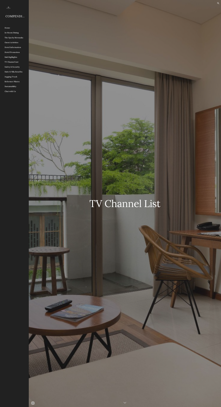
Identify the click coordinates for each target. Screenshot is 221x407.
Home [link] (7, 28)
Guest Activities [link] (11, 42)
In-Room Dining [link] (12, 32)
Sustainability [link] (10, 86)
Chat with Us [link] (10, 91)
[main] (125, 203)
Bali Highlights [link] (11, 57)
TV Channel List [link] (11, 62)
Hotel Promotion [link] (12, 52)
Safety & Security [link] (12, 67)
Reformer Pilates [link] (12, 81)
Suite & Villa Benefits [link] (13, 72)
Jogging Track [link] (11, 77)
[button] (218, 3)
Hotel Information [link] (13, 47)
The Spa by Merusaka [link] (14, 37)
